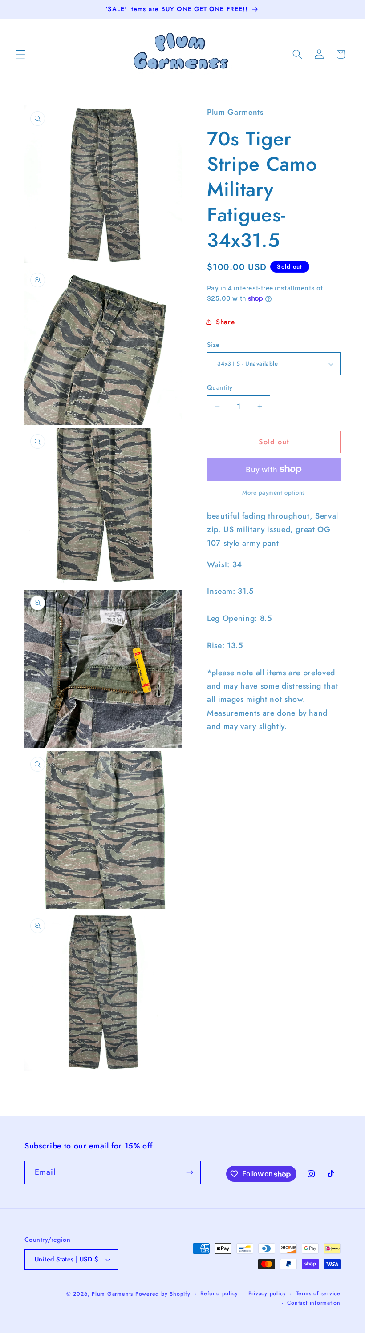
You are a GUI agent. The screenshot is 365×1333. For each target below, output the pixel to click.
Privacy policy (267, 1293)
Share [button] (225, 322)
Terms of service (318, 1293)
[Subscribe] (189, 1172)
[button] (20, 54)
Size (213, 344)
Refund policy (219, 1293)
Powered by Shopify (163, 1294)
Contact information (314, 1303)
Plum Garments (112, 1294)
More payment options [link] (273, 492)
